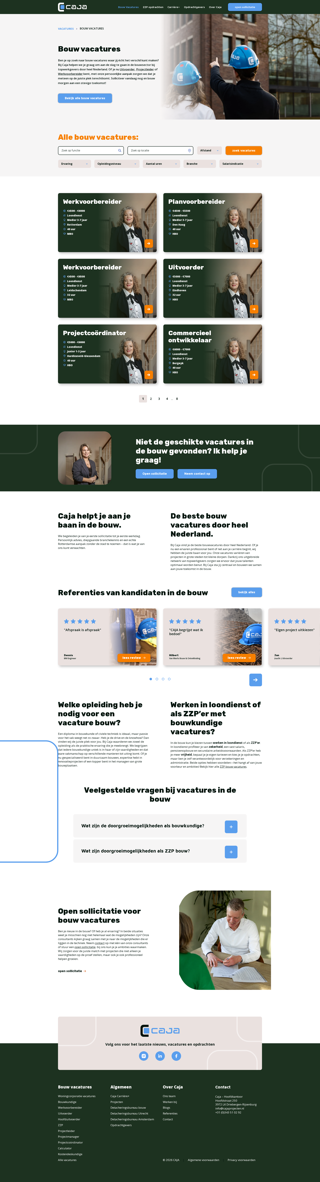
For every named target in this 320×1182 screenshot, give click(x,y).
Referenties (170, 1113)
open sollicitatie (245, 7)
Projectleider (145, 69)
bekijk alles (246, 592)
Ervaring (66, 164)
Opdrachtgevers (194, 7)
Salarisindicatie (232, 164)
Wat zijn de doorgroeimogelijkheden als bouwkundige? (142, 825)
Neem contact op (197, 473)
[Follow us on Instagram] (143, 1056)
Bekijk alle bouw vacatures (85, 98)
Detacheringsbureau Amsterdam (132, 1119)
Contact (168, 1119)
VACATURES (66, 28)
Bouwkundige (67, 1102)
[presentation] (255, 680)
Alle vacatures (67, 1160)
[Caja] (72, 7)
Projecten (116, 1102)
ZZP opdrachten (153, 7)
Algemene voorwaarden (203, 1160)
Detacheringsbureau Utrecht (129, 1113)
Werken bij (170, 1102)
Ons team (169, 1096)
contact (99, 943)
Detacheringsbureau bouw (128, 1107)
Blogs (166, 1107)
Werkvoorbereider (70, 74)
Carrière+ (174, 7)
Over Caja (215, 7)
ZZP (60, 1125)
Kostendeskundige (70, 1154)
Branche (192, 164)
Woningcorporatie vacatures (77, 1096)
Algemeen (121, 1086)
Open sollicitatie (154, 473)
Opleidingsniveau (109, 164)
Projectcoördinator (70, 1142)
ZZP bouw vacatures (233, 766)
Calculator (65, 1148)
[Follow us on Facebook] (176, 1056)
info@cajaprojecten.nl (229, 1108)
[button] (151, 679)
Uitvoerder (127, 69)
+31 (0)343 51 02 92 (228, 1112)
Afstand (205, 150)
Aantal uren (154, 164)
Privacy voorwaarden (241, 1160)
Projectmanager (68, 1136)
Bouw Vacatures (128, 7)
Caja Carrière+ (119, 1096)
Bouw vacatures (75, 1086)
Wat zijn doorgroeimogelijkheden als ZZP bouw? (135, 851)
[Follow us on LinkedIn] (160, 1056)
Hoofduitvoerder (69, 1119)
